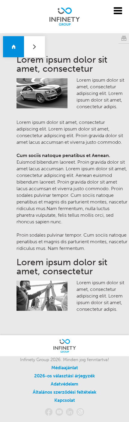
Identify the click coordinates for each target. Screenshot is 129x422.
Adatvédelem (64, 384)
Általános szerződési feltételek (64, 392)
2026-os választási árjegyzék (64, 376)
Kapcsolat (64, 400)
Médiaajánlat (64, 367)
